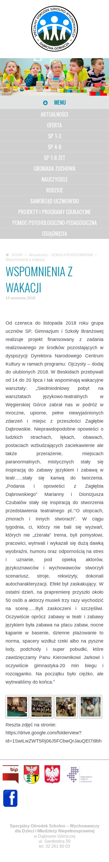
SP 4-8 (54, 147)
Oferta (54, 125)
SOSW (17, 255)
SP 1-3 (54, 136)
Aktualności (54, 114)
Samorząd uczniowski (54, 201)
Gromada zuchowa (54, 168)
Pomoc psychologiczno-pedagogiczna (54, 223)
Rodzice (54, 190)
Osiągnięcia (54, 233)
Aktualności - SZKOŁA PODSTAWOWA (61, 255)
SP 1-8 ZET (54, 158)
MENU (59, 102)
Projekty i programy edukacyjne (54, 212)
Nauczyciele (55, 179)
